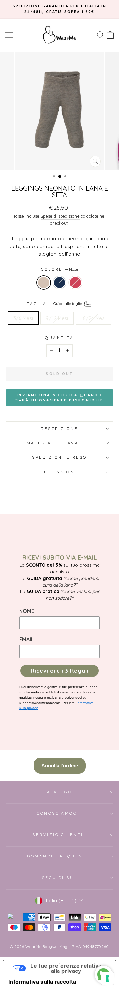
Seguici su (58, 877)
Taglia (55, 303)
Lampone (75, 282)
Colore (59, 269)
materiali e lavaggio (60, 442)
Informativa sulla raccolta (42, 981)
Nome (26, 611)
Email (26, 639)
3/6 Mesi (23, 318)
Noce (43, 282)
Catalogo (58, 791)
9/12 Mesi (57, 318)
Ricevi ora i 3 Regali (60, 670)
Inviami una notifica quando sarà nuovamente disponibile (59, 397)
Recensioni (59, 471)
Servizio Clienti (57, 834)
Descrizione (59, 428)
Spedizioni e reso (59, 457)
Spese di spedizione (60, 216)
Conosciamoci (58, 813)
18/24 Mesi (93, 318)
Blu (59, 282)
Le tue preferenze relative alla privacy (65, 968)
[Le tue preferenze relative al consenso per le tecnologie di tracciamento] (107, 978)
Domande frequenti (58, 856)
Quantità (59, 337)
